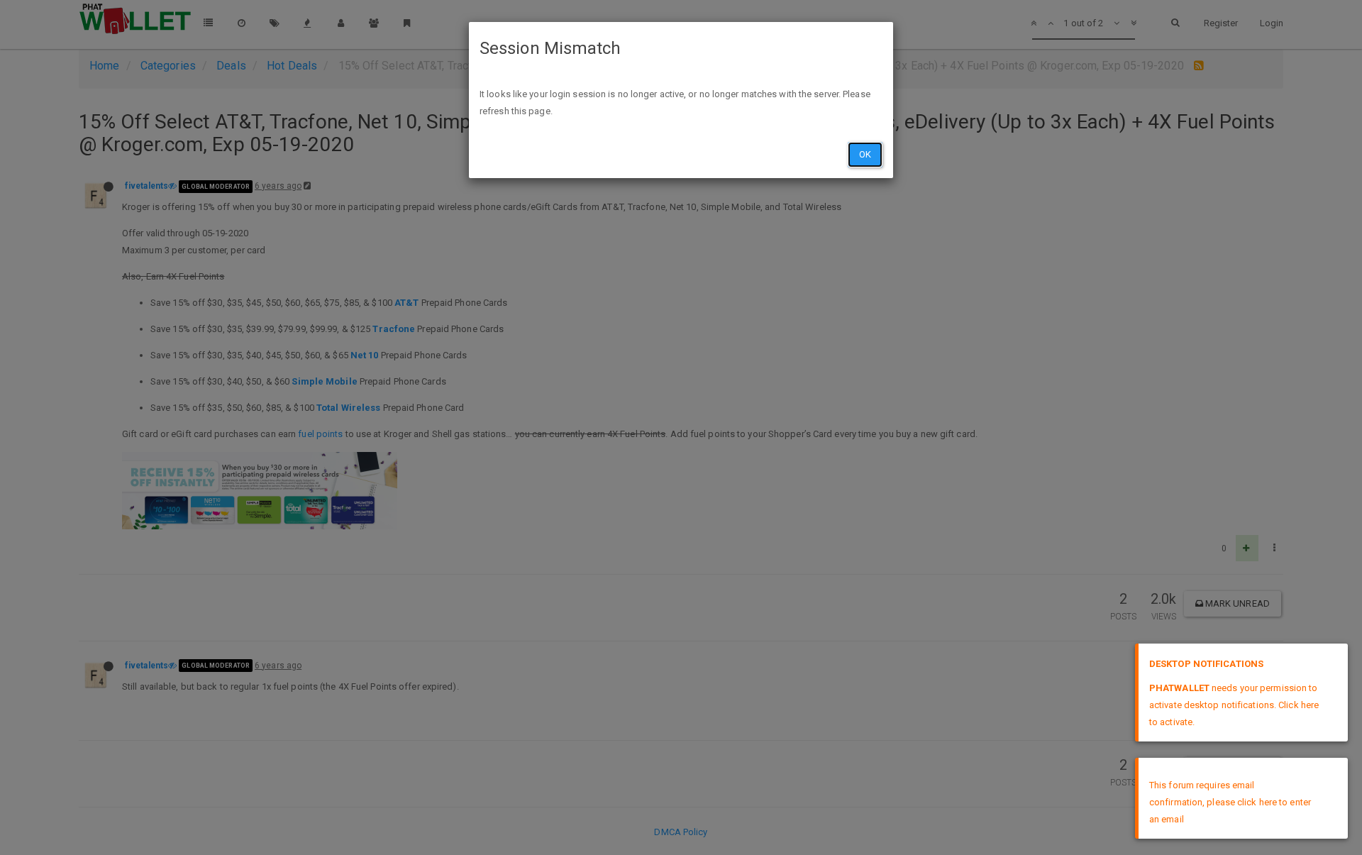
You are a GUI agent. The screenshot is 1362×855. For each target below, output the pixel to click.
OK (865, 154)
